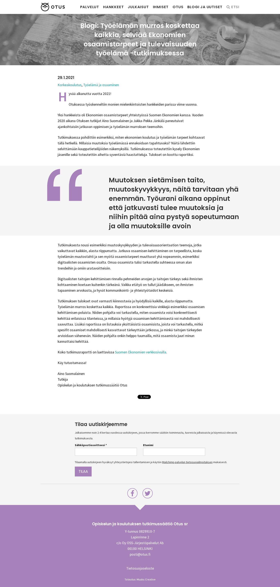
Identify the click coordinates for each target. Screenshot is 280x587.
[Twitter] (147, 494)
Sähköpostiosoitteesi (91, 445)
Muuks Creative (146, 579)
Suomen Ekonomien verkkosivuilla (140, 352)
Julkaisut (138, 6)
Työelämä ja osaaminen (101, 85)
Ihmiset (161, 6)
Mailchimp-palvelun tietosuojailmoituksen (187, 462)
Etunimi (148, 445)
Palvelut (89, 6)
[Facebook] (132, 494)
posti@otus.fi (140, 554)
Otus (178, 6)
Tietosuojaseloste (140, 568)
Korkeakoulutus (70, 85)
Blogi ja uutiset (204, 6)
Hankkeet (113, 6)
